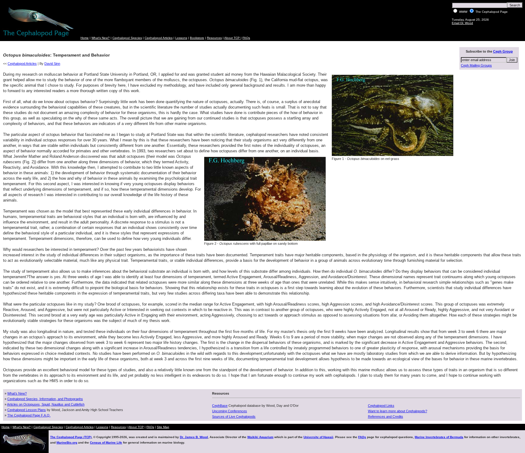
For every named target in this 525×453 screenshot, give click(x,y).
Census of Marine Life (106, 442)
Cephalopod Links (381, 405)
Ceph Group (503, 51)
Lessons (181, 38)
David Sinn (52, 63)
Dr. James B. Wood (194, 437)
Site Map (163, 427)
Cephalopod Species (127, 38)
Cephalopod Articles (159, 38)
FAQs (246, 38)
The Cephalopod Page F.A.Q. (28, 415)
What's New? (100, 38)
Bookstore (197, 38)
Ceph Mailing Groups (476, 65)
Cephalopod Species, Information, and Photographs (45, 399)
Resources (214, 38)
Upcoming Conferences (229, 411)
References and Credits (385, 416)
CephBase (220, 405)
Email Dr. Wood (462, 23)
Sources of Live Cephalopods (234, 416)
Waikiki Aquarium (260, 437)
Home (85, 38)
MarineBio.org (67, 442)
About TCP (232, 38)
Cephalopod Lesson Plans (26, 410)
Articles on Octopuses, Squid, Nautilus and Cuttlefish (45, 404)
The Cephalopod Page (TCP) (70, 437)
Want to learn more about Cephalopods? (397, 411)
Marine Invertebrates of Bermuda (439, 437)
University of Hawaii (318, 437)
